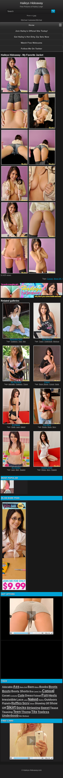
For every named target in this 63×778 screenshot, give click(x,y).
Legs (25, 700)
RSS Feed (24, 20)
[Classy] (47, 363)
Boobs (44, 427)
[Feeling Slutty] (47, 449)
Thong (25, 384)
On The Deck (16, 382)
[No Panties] (16, 449)
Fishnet (37, 695)
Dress (43, 470)
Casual (50, 279)
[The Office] (47, 406)
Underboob (48, 341)
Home (31, 25)
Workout (56, 341)
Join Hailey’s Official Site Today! (31, 31)
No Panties (16, 468)
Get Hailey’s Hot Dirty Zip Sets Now (31, 37)
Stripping (33, 707)
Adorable (11, 384)
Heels (57, 384)
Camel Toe (38, 691)
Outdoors (14, 341)
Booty (50, 427)
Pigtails (6, 703)
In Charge (16, 425)
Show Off (57, 279)
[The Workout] (47, 320)
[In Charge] (16, 406)
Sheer (32, 703)
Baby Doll (23, 687)
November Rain (16, 339)
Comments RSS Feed (35, 20)
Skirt (17, 470)
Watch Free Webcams (31, 43)
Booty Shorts (43, 384)
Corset (51, 384)
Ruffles (16, 703)
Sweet (45, 707)
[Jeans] (7, 486)
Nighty (41, 700)
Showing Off (42, 703)
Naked (23, 427)
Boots (53, 686)
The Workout (47, 339)
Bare (31, 686)
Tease (41, 341)
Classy (47, 382)
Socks (21, 708)
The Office (47, 425)
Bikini (36, 687)
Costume (13, 696)
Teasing (22, 470)
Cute (21, 695)
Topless (43, 711)
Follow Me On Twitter (31, 48)
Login (34, 15)
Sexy (54, 427)
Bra (31, 691)
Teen (20, 341)
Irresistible (9, 699)
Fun (44, 695)
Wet (24, 341)
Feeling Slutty (46, 468)
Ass (16, 686)
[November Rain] (16, 320)
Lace (18, 427)
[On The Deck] (16, 363)
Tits (34, 712)
